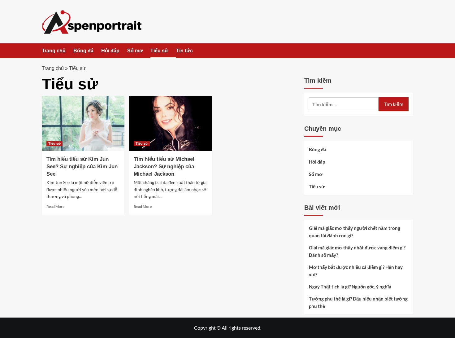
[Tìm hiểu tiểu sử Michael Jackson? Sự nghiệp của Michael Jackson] (170, 123)
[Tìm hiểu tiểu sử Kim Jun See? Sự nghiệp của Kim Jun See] (83, 123)
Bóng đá (83, 50)
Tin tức (184, 50)
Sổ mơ (135, 50)
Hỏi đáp (110, 50)
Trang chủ (54, 50)
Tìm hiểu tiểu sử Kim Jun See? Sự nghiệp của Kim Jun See (82, 166)
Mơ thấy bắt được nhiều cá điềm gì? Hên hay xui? (356, 270)
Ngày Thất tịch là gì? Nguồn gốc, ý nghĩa (350, 286)
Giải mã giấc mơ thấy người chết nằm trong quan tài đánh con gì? (354, 231)
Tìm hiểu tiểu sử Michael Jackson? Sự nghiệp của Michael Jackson (164, 166)
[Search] (409, 51)
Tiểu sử (159, 50)
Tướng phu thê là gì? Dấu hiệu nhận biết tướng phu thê (358, 302)
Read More (55, 206)
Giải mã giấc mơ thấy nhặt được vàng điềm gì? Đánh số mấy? (357, 251)
